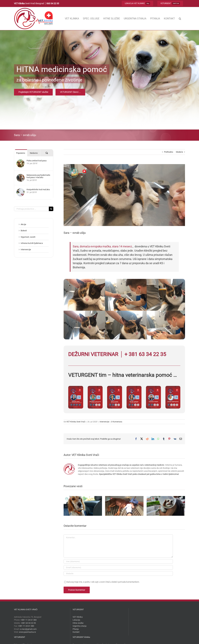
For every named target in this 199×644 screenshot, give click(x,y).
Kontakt (76, 632)
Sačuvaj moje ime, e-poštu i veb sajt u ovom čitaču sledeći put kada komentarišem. (103, 582)
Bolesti (24, 230)
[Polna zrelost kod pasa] (20, 161)
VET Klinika (78, 617)
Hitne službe (78, 623)
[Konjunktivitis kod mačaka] (20, 190)
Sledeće (179, 152)
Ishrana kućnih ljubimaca (32, 243)
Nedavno (34, 153)
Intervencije (104, 422)
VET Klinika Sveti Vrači (75, 422)
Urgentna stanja (79, 626)
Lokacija (76, 620)
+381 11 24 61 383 (29, 620)
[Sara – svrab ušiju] (93, 280)
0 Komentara (116, 422)
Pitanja (76, 629)
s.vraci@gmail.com (28, 629)
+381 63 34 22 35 (28, 623)
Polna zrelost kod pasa (36, 160)
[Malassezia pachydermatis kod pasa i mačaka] (20, 175)
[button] (180, 18)
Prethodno (168, 152)
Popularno (20, 153)
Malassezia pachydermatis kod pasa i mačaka (38, 176)
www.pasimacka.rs (27, 632)
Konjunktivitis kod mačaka (38, 189)
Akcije (23, 224)
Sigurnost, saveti (28, 237)
